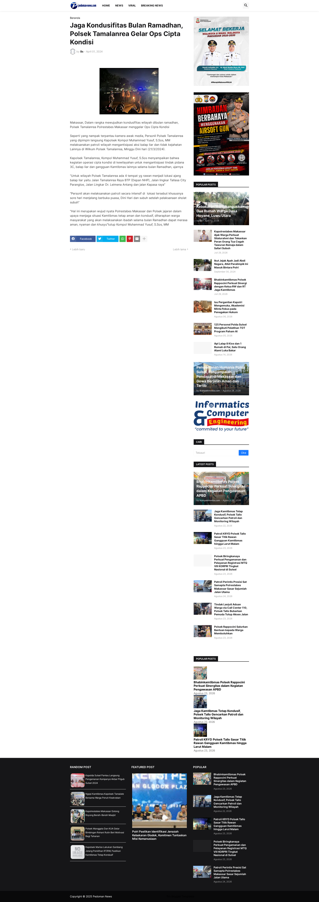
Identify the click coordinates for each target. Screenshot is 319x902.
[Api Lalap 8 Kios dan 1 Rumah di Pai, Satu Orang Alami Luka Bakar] (203, 348)
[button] (246, 5)
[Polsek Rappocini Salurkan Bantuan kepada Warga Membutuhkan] (203, 631)
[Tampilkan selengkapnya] (144, 239)
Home (106, 5)
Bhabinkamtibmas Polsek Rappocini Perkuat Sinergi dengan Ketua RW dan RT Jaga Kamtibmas (230, 284)
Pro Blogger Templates (180, 896)
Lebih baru (78, 249)
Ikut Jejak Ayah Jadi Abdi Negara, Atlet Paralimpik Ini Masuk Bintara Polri (231, 264)
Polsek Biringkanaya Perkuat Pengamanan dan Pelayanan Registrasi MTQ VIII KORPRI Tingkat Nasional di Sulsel (230, 563)
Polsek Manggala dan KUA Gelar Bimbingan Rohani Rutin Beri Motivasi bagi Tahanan (104, 832)
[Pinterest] (130, 239)
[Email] (137, 239)
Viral (132, 5)
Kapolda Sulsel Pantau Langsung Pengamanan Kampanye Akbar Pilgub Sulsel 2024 (104, 779)
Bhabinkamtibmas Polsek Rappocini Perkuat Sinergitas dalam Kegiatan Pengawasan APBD (219, 685)
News (119, 5)
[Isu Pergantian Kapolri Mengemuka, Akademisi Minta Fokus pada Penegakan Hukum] (203, 307)
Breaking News (152, 5)
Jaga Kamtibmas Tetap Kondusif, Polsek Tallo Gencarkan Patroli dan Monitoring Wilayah (228, 516)
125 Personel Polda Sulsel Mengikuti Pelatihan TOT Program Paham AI (230, 328)
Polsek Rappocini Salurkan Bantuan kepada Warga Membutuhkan (231, 630)
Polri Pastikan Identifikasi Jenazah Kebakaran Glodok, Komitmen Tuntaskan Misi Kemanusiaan (159, 835)
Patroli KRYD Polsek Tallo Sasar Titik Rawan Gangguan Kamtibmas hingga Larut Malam (230, 538)
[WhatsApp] (122, 239)
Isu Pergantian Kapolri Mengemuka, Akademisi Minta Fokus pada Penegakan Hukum (229, 307)
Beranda (75, 18)
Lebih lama (179, 249)
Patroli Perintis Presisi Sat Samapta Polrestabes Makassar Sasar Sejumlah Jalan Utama (230, 587)
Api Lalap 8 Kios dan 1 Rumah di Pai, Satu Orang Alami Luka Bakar (230, 347)
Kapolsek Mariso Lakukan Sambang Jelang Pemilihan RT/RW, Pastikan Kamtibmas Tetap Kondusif (104, 851)
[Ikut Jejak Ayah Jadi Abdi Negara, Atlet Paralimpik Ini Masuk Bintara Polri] (203, 265)
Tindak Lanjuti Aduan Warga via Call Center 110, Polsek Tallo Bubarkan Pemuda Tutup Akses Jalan (231, 609)
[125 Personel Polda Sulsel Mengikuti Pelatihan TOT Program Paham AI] (203, 329)
